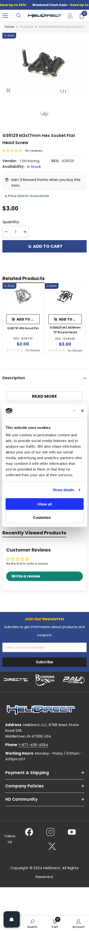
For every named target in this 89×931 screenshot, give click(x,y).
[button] (13, 151)
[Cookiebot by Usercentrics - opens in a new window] (57, 411)
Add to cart (48, 246)
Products (26, 26)
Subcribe (44, 662)
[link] (32, 923)
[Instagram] (50, 832)
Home (9, 26)
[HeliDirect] (16, 680)
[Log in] (70, 15)
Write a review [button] (25, 576)
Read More (44, 396)
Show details (63, 490)
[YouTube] (72, 832)
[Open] (12, 919)
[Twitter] (52, 846)
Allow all (44, 504)
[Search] (19, 16)
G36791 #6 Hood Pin (22, 328)
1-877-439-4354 (33, 744)
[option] (44, 64)
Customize (42, 517)
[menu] (5, 16)
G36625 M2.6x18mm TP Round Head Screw (65, 330)
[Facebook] (29, 832)
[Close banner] (82, 410)
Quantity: (11, 221)
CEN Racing (29, 160)
